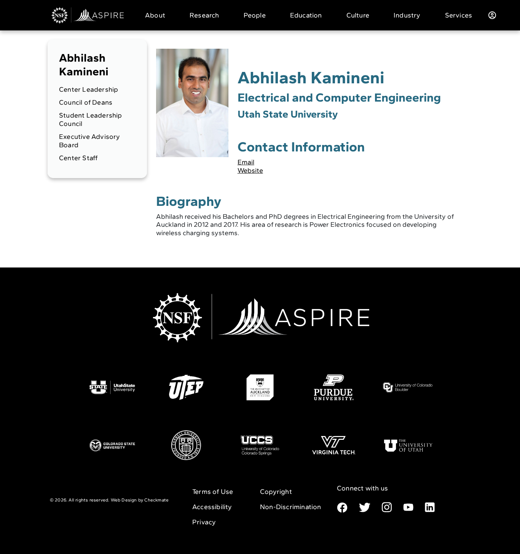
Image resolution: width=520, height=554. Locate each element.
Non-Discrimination (290, 507)
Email (246, 162)
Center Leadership (88, 89)
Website (250, 170)
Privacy (204, 522)
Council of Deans (85, 102)
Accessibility (212, 507)
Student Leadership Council (90, 119)
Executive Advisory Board (89, 140)
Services (458, 15)
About (155, 15)
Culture (357, 15)
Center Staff (78, 158)
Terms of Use (212, 491)
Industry (407, 15)
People (255, 15)
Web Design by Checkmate (140, 500)
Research (204, 15)
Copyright (276, 491)
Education (306, 15)
